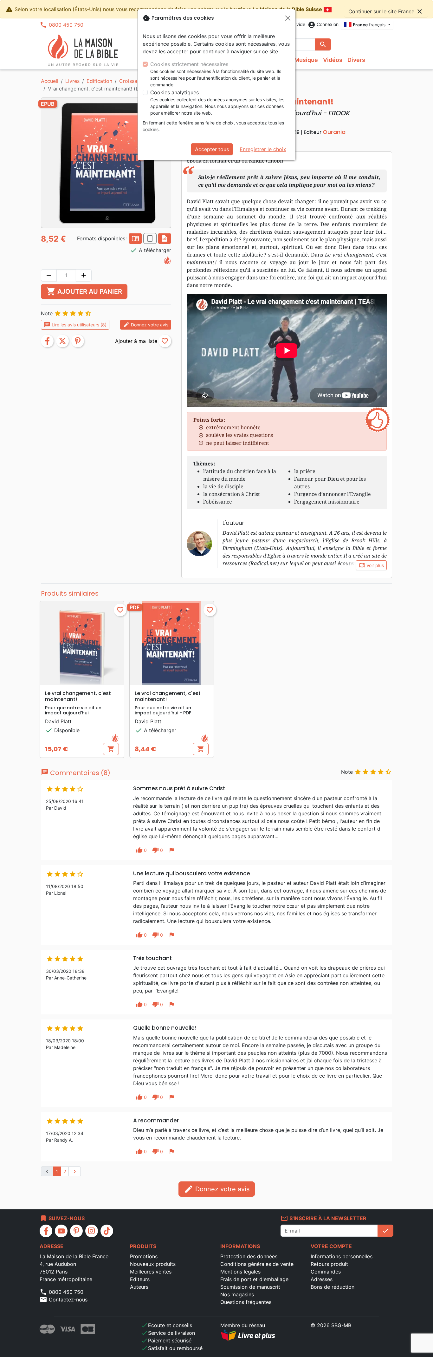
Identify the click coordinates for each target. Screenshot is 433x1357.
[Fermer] (288, 18)
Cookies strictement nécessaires (189, 64)
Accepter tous (212, 149)
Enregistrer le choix (263, 149)
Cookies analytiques (174, 92)
